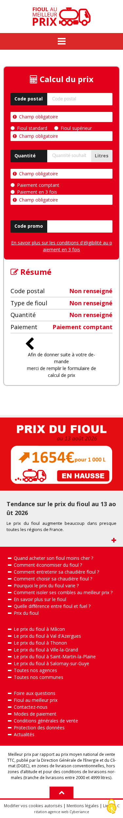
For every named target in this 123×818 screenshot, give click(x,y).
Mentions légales (83, 805)
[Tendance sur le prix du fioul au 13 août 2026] (61, 454)
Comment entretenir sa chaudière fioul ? (56, 572)
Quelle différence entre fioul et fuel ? (52, 606)
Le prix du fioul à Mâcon (39, 629)
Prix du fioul (26, 613)
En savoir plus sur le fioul (40, 599)
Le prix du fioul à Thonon (40, 643)
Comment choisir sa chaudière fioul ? (53, 579)
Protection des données (39, 727)
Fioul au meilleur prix (35, 700)
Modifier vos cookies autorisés (33, 805)
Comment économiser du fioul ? (48, 565)
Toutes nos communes (38, 677)
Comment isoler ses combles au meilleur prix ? (63, 592)
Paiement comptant (38, 185)
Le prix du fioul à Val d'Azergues (47, 636)
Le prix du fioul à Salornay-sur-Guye (51, 663)
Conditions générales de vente (46, 721)
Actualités (24, 734)
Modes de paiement (35, 714)
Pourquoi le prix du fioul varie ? (46, 585)
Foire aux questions (34, 693)
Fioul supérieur (76, 128)
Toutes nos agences (35, 670)
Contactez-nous (31, 707)
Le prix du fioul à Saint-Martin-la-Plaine (55, 656)
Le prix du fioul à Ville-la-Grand (46, 650)
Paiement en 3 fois (37, 192)
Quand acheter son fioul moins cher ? (53, 558)
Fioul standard (32, 128)
